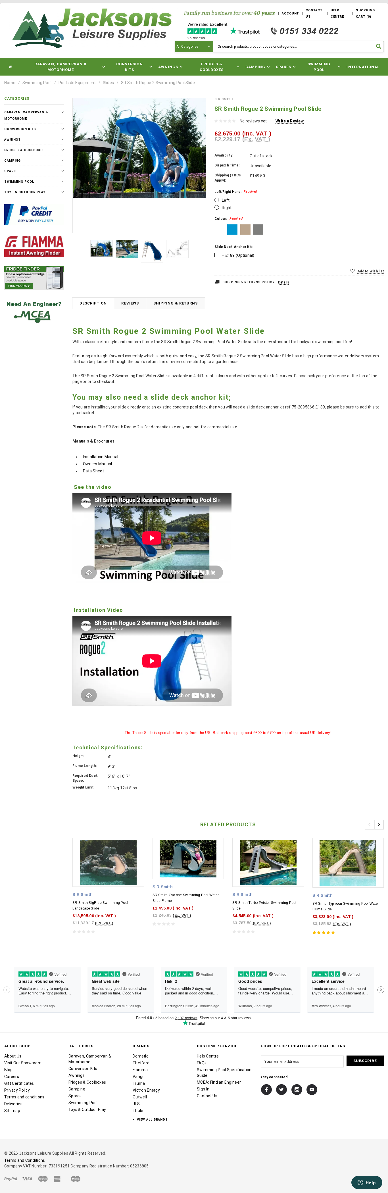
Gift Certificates (19, 1083)
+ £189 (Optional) (238, 255)
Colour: (228, 219)
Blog (8, 1069)
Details (283, 282)
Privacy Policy (17, 1090)
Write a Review (290, 121)
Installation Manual (100, 456)
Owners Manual (97, 464)
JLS (136, 1104)
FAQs (201, 1063)
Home (9, 82)
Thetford (141, 1063)
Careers (11, 1076)
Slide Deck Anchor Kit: (233, 247)
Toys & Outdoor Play (24, 192)
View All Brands (152, 1119)
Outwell (140, 1097)
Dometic (140, 1056)
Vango (139, 1076)
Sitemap (12, 1110)
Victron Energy (146, 1090)
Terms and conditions (24, 1097)
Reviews (130, 303)
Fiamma (140, 1069)
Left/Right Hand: (235, 192)
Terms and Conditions (24, 1160)
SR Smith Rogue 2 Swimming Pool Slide (158, 82)
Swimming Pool (37, 82)
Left (226, 200)
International (363, 67)
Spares (11, 171)
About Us (12, 1056)
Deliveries (13, 1104)
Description (93, 303)
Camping (12, 160)
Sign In (203, 1089)
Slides (108, 82)
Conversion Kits (20, 129)
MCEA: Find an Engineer (219, 1082)
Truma (139, 1083)
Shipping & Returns (175, 303)
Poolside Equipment (77, 82)
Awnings (12, 139)
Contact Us (207, 1096)
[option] (139, 148)
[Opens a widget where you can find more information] (366, 1183)
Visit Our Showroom (22, 1063)
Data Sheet (93, 471)
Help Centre (208, 1056)
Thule (138, 1110)
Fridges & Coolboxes (24, 150)
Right (226, 207)
